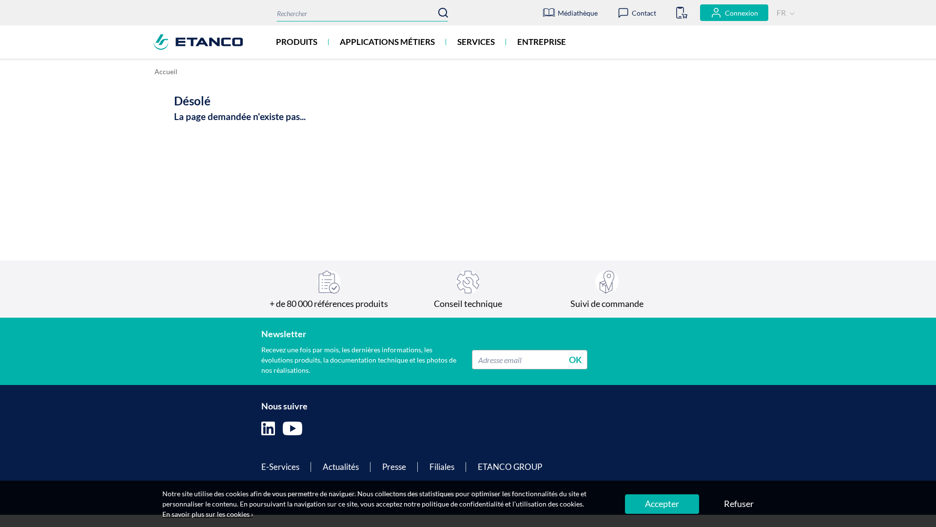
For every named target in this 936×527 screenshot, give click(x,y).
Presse (394, 467)
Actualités (341, 467)
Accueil (166, 71)
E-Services (280, 467)
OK (575, 359)
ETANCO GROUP (510, 467)
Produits (296, 42)
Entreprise (541, 42)
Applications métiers (387, 42)
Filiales (441, 467)
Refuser (739, 503)
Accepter (662, 503)
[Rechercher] (443, 12)
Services (476, 42)
